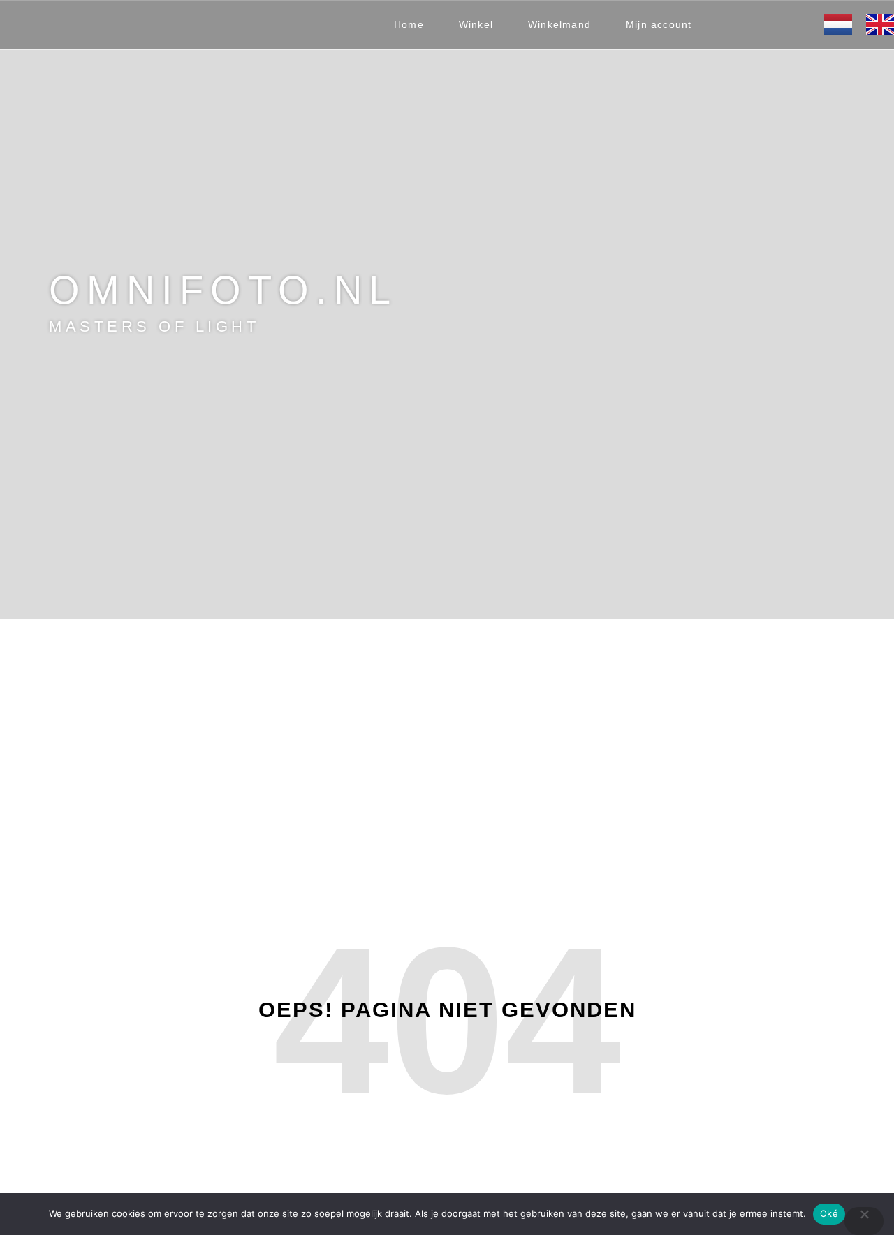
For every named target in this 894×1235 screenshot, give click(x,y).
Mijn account (658, 24)
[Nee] (864, 1221)
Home (409, 24)
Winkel (476, 24)
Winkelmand (559, 24)
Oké (829, 1213)
